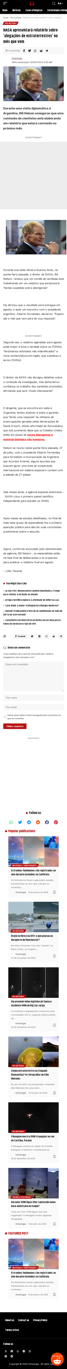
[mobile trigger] (6, 3)
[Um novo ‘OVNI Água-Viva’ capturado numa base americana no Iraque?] (33, 1183)
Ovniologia (17, 58)
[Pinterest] (56, 822)
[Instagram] (29, 1351)
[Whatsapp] (11, 822)
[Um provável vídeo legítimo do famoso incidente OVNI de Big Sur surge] (33, 982)
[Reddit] (57, 1359)
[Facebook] (47, 822)
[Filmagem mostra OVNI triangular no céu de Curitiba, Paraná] (33, 1117)
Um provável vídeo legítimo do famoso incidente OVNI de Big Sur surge (31, 1003)
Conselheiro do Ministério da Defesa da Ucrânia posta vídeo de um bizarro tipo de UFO (32, 622)
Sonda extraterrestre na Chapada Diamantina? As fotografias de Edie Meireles (30, 1075)
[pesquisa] (54, 3)
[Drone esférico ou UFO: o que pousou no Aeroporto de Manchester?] (33, 917)
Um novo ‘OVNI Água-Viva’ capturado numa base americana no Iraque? (33, 1204)
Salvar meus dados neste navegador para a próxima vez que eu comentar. (34, 717)
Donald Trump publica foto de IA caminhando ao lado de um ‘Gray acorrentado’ (32, 613)
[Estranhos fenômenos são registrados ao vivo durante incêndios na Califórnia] (33, 851)
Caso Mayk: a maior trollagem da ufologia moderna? (32, 605)
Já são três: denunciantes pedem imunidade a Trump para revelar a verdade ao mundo (31, 592)
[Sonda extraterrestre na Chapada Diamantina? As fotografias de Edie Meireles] (33, 1052)
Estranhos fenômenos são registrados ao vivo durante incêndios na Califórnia (33, 872)
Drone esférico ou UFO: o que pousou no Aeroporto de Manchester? (32, 938)
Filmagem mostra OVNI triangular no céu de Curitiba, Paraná (32, 1138)
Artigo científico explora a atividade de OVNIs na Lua (32, 600)
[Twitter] (20, 822)
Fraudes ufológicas (22, 1197)
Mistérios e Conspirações (25, 865)
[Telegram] (29, 822)
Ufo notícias (15, 18)
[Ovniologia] (29, 3)
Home (5, 18)
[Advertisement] (33, 175)
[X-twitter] (5, 1351)
